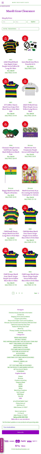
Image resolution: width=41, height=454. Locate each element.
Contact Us (20, 314)
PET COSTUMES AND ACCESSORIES (21, 365)
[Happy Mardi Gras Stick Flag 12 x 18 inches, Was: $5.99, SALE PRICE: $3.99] (10, 175)
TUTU (20, 363)
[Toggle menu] (2, 2)
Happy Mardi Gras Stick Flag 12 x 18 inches (10, 192)
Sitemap (20, 332)
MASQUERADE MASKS (20, 345)
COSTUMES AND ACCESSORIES (20, 349)
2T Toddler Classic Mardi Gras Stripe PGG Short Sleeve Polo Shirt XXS (10, 108)
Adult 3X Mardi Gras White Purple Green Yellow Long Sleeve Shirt (30, 108)
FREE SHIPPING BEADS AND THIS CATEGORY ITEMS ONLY (20, 341)
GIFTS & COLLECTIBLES (21, 369)
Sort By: (5, 28)
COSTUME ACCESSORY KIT (20, 351)
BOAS (20, 359)
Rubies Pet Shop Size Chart (20, 326)
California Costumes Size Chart (20, 324)
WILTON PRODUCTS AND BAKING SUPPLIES (20, 367)
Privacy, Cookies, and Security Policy (20, 330)
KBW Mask (20, 394)
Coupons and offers (20, 318)
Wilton (20, 388)
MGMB (20, 386)
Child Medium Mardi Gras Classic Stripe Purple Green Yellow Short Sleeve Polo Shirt (30, 235)
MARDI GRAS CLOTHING (20, 347)
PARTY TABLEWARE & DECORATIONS (20, 343)
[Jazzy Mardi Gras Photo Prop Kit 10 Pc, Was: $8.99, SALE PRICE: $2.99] (30, 46)
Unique (20, 376)
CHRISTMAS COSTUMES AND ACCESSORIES (20, 357)
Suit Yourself (20, 392)
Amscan (20, 378)
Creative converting (20, 380)
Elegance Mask (20, 382)
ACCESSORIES (20, 353)
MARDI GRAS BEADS (20, 337)
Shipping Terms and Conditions (20, 316)
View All (20, 396)
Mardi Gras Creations (20, 390)
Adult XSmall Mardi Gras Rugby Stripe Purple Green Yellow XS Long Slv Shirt (10, 65)
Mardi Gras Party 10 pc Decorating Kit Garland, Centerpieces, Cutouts (30, 193)
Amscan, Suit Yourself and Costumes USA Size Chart (20, 322)
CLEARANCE (20, 371)
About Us (20, 328)
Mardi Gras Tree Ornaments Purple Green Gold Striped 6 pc (30, 150)
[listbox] (14, 28)
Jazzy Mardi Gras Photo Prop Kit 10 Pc (30, 63)
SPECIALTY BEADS (20, 339)
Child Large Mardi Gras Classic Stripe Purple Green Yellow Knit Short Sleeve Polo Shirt (30, 277)
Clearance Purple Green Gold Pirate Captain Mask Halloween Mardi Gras (10, 151)
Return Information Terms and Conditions (20, 320)
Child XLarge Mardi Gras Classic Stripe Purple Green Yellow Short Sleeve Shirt (10, 277)
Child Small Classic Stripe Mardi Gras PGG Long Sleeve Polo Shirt (10, 234)
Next (35, 293)
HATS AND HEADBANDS (20, 355)
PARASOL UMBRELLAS (20, 361)
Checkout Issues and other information (20, 312)
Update (33, 22)
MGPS (20, 384)
